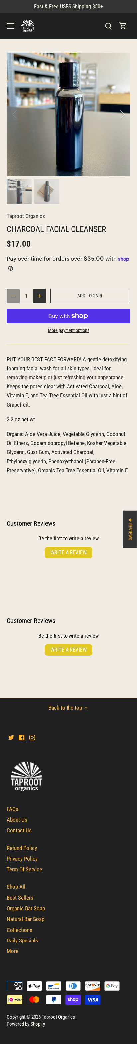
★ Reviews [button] (130, 529)
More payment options (68, 330)
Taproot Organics (26, 216)
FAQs (12, 809)
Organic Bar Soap (26, 908)
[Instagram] (32, 737)
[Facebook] (21, 737)
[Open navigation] (10, 26)
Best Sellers (20, 897)
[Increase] (39, 296)
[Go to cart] (123, 26)
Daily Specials (22, 940)
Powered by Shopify (26, 1024)
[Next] (122, 114)
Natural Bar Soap (25, 919)
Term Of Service (24, 869)
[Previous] (15, 114)
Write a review (68, 552)
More (12, 951)
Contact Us (19, 830)
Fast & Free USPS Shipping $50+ (68, 6)
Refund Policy (22, 848)
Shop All (16, 886)
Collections (19, 930)
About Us (17, 819)
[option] (68, 114)
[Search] (108, 26)
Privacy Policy (22, 858)
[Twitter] (11, 737)
